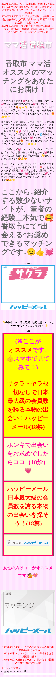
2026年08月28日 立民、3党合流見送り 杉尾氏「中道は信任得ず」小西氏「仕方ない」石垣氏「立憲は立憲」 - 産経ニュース (28, 19)
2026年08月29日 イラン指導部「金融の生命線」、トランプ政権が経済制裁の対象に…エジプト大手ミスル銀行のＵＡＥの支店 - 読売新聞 (28, 28)
